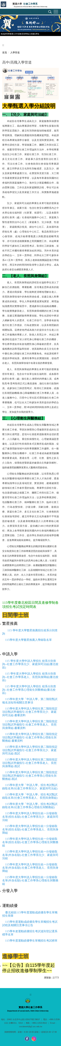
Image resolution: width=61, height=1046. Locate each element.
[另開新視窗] (27, 1038)
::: (3, 45)
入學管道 (15, 52)
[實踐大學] (6, 5)
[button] (49, 12)
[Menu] (56, 12)
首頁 (4, 52)
